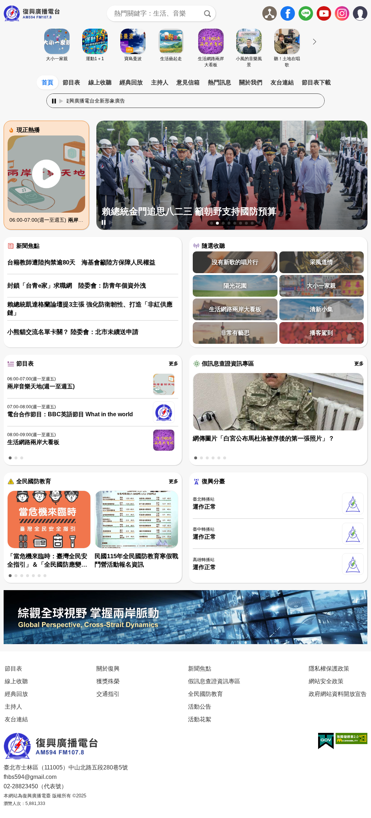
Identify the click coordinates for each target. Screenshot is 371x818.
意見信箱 (188, 82)
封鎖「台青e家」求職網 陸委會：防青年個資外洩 (76, 285)
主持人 (159, 82)
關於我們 (250, 82)
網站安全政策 (326, 681)
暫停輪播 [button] (103, 222)
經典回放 (131, 82)
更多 (173, 363)
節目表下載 (316, 82)
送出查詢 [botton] (208, 13)
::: (185, 73)
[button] (211, 223)
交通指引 (108, 693)
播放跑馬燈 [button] (61, 101)
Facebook (287, 13)
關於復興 (108, 668)
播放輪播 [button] (110, 222)
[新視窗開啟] (326, 741)
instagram (342, 13)
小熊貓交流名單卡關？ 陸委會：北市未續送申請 (72, 332)
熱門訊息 (219, 82)
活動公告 (199, 706)
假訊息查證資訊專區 (228, 363)
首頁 (47, 82)
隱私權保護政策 (329, 668)
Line (306, 13)
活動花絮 (199, 719)
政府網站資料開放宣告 (338, 693)
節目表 (71, 82)
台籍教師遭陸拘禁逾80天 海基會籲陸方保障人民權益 (81, 262)
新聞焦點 (27, 246)
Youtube (324, 13)
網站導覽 (269, 13)
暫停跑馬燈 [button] (54, 101)
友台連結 (282, 82)
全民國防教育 (33, 481)
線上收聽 (100, 82)
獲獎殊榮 (108, 681)
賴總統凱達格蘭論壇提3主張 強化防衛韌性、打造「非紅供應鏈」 (89, 309)
